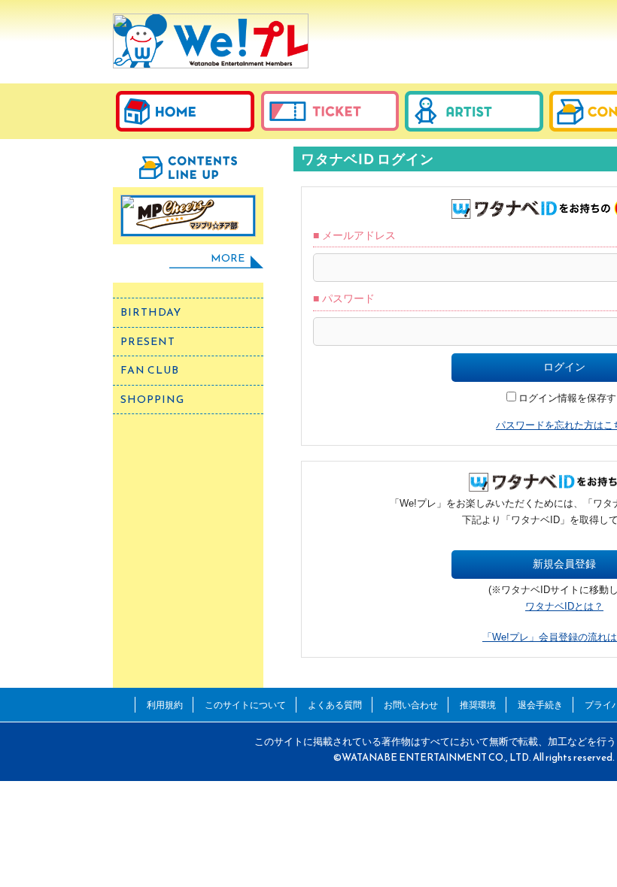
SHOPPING (152, 399)
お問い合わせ (411, 705)
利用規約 (165, 705)
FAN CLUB (149, 370)
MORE (228, 258)
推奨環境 (478, 705)
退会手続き (540, 705)
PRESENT (147, 342)
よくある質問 (335, 705)
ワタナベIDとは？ (564, 606)
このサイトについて (245, 705)
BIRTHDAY (150, 312)
